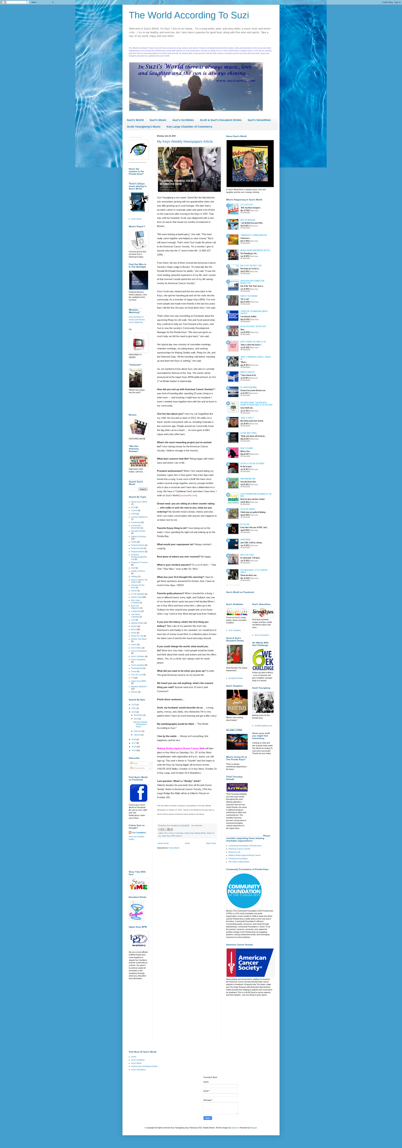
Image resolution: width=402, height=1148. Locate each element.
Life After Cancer (247, 509)
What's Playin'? (246, 448)
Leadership (136, 611)
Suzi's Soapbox (137, 665)
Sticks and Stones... (249, 433)
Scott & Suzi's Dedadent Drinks (144, 1066)
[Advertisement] (138, 855)
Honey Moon (245, 539)
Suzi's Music (158, 120)
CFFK (133, 514)
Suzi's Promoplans (139, 651)
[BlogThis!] (162, 829)
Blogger (253, 1128)
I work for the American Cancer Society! (254, 312)
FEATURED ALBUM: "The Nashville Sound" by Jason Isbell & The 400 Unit (256, 403)
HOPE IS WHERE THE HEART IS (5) (253, 341)
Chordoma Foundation (238, 859)
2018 (134, 739)
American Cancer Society (239, 849)
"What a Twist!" (247, 417)
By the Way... (245, 524)
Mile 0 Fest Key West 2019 (251, 265)
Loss (133, 620)
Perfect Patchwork (248, 296)
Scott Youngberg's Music (144, 126)
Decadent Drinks (138, 531)
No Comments (245, 212)
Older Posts (211, 843)
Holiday (134, 576)
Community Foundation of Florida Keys (245, 846)
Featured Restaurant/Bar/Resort (139, 557)
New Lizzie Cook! (247, 554)
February (138, 731)
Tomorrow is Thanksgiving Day (253, 235)
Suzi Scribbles (234, 630)
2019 (134, 712)
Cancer (171, 833)
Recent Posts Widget (233, 585)
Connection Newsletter (136, 526)
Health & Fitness (138, 571)
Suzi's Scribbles (183, 120)
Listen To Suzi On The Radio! (252, 463)
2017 (134, 743)
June (136, 719)
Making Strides (200, 833)
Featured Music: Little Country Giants (253, 571)
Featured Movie (137, 552)
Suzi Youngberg (139, 832)
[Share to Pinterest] (171, 829)
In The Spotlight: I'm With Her (253, 326)
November (138, 715)
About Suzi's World (139, 502)
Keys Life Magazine (135, 607)
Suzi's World (135, 120)
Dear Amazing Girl (247, 478)
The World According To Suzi (189, 15)
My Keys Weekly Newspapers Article (185, 141)
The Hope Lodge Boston (238, 862)
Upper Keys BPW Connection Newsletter (252, 281)
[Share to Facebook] (168, 829)
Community (179, 833)
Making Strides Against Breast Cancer (244, 855)
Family (134, 542)
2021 (134, 708)
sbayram (235, 1128)
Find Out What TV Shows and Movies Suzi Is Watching (137, 319)
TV (132, 678)
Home (187, 843)
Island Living (189, 833)
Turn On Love (137, 675)
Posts (135, 763)
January (137, 735)
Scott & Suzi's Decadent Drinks (221, 120)
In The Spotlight (137, 594)
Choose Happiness (139, 517)
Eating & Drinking (138, 536)
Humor (134, 591)
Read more (254, 210)
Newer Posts (163, 843)
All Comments (138, 768)
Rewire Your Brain (139, 639)
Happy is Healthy (247, 372)
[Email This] (159, 829)
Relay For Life (137, 636)
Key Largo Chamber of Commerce (189, 126)
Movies (134, 626)
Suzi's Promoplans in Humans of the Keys (256, 494)
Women (179, 836)
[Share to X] (165, 829)
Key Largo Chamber (135, 601)
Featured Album (138, 545)
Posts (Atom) (174, 848)
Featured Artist (137, 548)
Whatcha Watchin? (139, 687)
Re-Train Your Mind (248, 387)
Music (133, 629)
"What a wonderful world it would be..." (255, 357)
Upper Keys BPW (168, 836)
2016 (134, 747)
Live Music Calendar (135, 615)
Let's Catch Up (246, 204)
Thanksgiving (137, 668)
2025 (134, 705)
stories (134, 644)
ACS (166, 833)
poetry (133, 633)
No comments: (197, 825)
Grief (133, 568)
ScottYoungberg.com (263, 726)
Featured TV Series (139, 562)
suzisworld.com (188, 495)
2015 (134, 750)
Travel (133, 671)
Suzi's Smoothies (259, 120)
